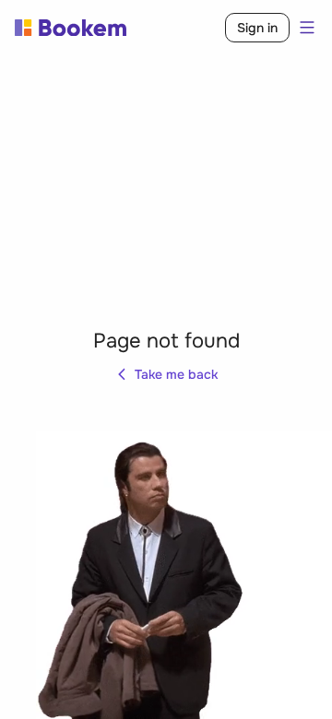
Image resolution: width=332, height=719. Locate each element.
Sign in (257, 27)
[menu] (303, 27)
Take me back (176, 374)
